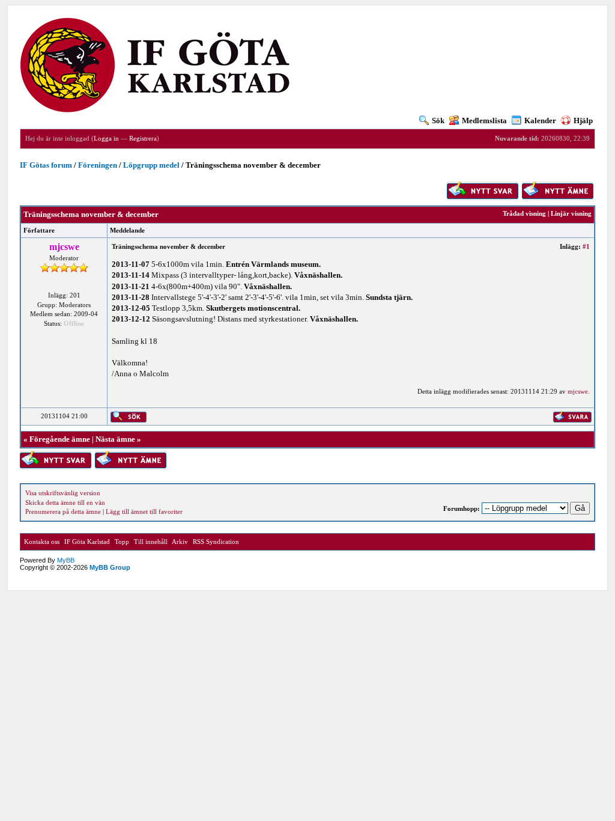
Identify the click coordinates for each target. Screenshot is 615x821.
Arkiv (180, 541)
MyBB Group (109, 567)
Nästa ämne (115, 439)
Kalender (540, 120)
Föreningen (97, 164)
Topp (122, 541)
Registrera (143, 138)
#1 (586, 246)
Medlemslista (484, 120)
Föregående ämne (59, 439)
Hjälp (583, 120)
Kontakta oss (41, 541)
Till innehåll (151, 541)
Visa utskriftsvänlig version (62, 492)
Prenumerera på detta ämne (63, 511)
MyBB (65, 560)
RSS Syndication (216, 541)
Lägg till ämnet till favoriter (144, 511)
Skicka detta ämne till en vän (65, 502)
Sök (438, 120)
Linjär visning (571, 213)
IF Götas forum (46, 164)
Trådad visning (524, 213)
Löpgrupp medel (151, 164)
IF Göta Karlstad (87, 541)
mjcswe (578, 391)
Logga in (106, 138)
